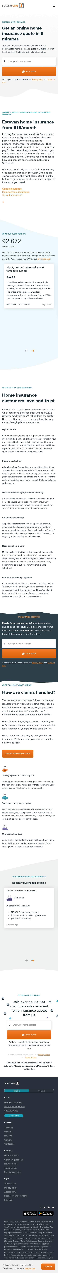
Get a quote (31, 71)
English (17, 1091)
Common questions (13, 1159)
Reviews (8, 1135)
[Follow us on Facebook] (40, 1207)
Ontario (51, 1066)
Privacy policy (10, 1188)
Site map (8, 1200)
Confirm (48, 1267)
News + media (11, 1163)
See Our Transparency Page (18, 754)
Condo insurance (12, 188)
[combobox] (29, 61)
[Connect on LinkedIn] (53, 1207)
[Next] (33, 351)
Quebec (31, 1069)
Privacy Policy (37, 79)
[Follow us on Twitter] (45, 1207)
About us (8, 1127)
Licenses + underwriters (15, 1196)
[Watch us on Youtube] (49, 1207)
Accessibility (10, 1192)
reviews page (43, 259)
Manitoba (41, 1066)
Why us (7, 1131)
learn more (30, 1268)
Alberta (17, 1066)
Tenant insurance (12, 195)
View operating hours (14, 1106)
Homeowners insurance (15, 191)
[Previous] (26, 351)
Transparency (10, 1168)
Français (41, 1091)
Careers (8, 1140)
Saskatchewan (29, 1066)
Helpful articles (11, 1155)
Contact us (9, 1144)
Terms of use (10, 1183)
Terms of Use (30, 1057)
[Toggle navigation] (53, 5)
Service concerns (12, 1172)
